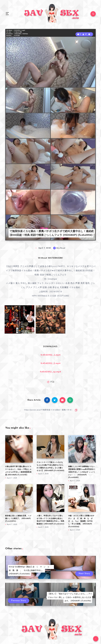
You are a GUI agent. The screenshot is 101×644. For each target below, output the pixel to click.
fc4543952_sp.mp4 (50, 371)
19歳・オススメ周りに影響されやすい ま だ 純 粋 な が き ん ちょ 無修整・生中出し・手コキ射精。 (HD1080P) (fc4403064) (81, 521)
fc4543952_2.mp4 (50, 363)
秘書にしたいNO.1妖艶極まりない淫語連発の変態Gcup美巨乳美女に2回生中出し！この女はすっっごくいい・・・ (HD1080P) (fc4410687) (81, 472)
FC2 (52, 382)
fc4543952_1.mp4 (50, 354)
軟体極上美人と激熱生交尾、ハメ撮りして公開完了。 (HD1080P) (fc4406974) (18, 518)
